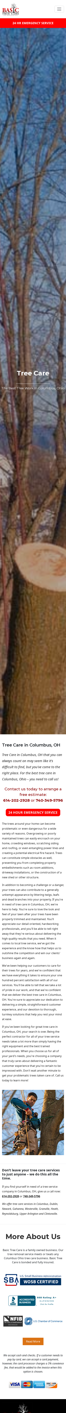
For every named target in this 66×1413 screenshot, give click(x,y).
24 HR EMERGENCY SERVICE (33, 23)
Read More (33, 1341)
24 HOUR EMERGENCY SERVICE (33, 812)
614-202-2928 (16, 800)
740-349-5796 (49, 800)
